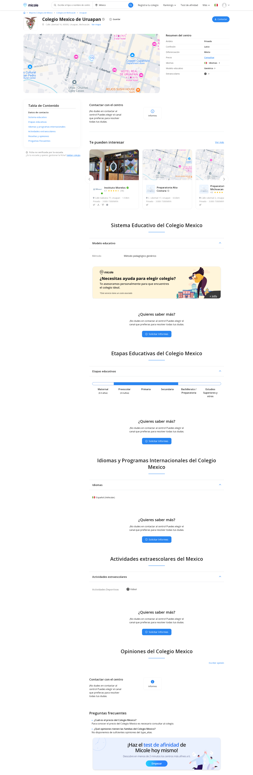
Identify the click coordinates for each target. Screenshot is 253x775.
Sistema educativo (37, 117)
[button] (216, 5)
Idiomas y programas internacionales (46, 126)
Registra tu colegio (148, 5)
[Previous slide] (89, 179)
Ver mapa (96, 24)
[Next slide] (224, 179)
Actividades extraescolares (42, 131)
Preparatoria (218, 187)
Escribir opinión (216, 662)
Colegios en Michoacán (66, 13)
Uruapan (83, 13)
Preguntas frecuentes (39, 140)
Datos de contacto (38, 112)
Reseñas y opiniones (38, 136)
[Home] (24, 13)
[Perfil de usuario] (226, 5)
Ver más (219, 142)
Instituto (115, 187)
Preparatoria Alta (167, 189)
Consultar (209, 57)
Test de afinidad (189, 5)
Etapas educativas (37, 121)
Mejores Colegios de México (41, 13)
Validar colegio (73, 155)
